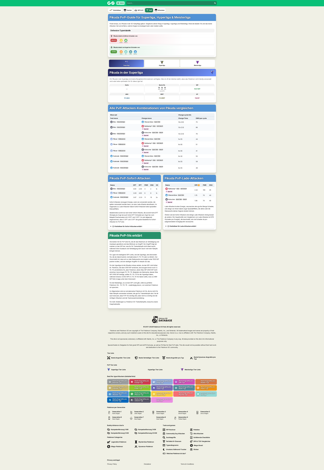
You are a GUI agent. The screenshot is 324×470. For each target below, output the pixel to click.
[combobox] (169, 3)
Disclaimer (147, 464)
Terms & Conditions (187, 464)
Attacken (161, 10)
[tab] (126, 63)
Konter (129, 10)
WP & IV (140, 10)
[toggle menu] (215, 3)
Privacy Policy (112, 464)
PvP (150, 10)
